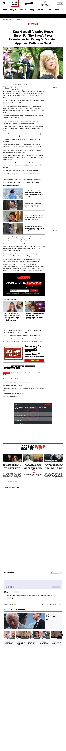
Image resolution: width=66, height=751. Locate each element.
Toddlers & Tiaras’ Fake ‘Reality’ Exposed (13, 393)
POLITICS (23, 9)
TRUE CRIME (32, 10)
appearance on (10, 102)
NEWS (5, 9)
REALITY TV (13, 10)
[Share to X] (12, 87)
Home (4, 19)
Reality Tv (8, 19)
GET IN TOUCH (34, 360)
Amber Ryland (8, 84)
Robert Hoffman (11, 95)
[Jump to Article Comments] (3, 87)
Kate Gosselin (10, 91)
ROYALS (40, 9)
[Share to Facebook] (7, 87)
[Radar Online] (29, 3)
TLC (18, 368)
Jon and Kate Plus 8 (17, 19)
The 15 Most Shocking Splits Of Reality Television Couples (17, 382)
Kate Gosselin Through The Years (11, 396)
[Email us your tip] (15, 6)
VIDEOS (49, 9)
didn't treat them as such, (35, 93)
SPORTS (57, 9)
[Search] (4, 4)
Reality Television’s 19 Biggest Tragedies (12, 385)
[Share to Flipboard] (17, 87)
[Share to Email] (22, 87)
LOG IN (60, 3)
